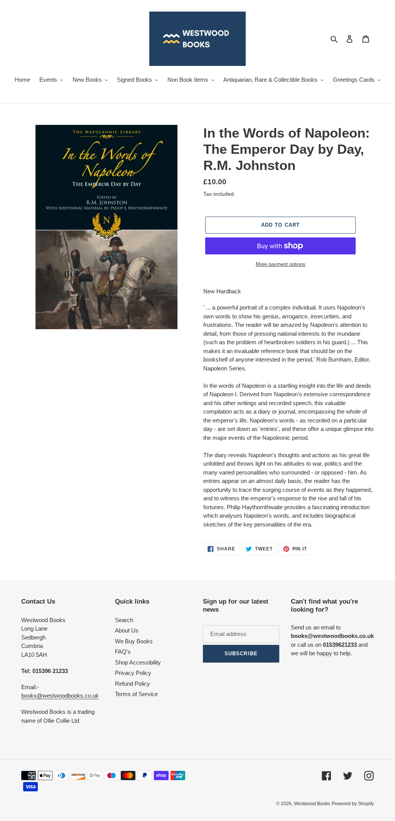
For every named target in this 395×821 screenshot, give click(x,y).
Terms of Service (136, 694)
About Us (126, 630)
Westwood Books (312, 803)
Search (124, 620)
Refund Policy (132, 683)
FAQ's (123, 651)
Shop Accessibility (138, 662)
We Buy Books (134, 641)
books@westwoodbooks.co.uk (60, 695)
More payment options (281, 264)
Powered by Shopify (353, 803)
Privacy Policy (133, 673)
